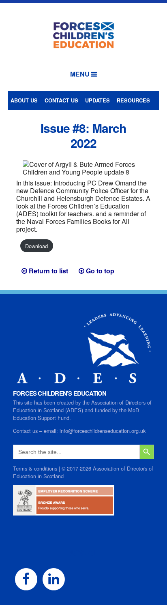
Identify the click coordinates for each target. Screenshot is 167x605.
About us (24, 100)
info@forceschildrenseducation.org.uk (103, 431)
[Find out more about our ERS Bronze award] (63, 511)
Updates (97, 100)
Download (36, 246)
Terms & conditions (35, 468)
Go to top (100, 270)
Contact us (61, 100)
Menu (80, 74)
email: (52, 431)
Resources (133, 100)
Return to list (48, 270)
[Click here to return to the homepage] (83, 33)
